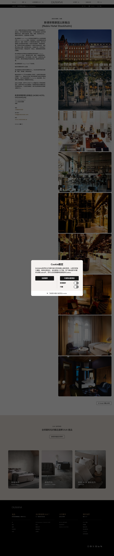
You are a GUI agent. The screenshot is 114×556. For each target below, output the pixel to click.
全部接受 (45, 278)
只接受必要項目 (69, 278)
